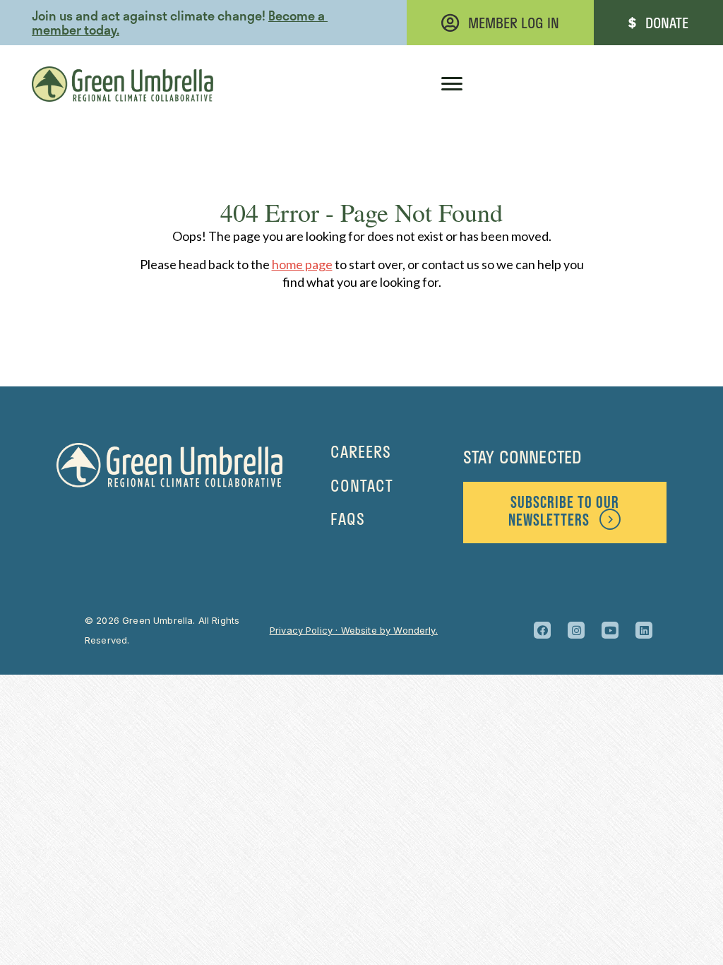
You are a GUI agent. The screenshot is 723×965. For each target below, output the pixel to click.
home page (302, 264)
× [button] (433, 24)
